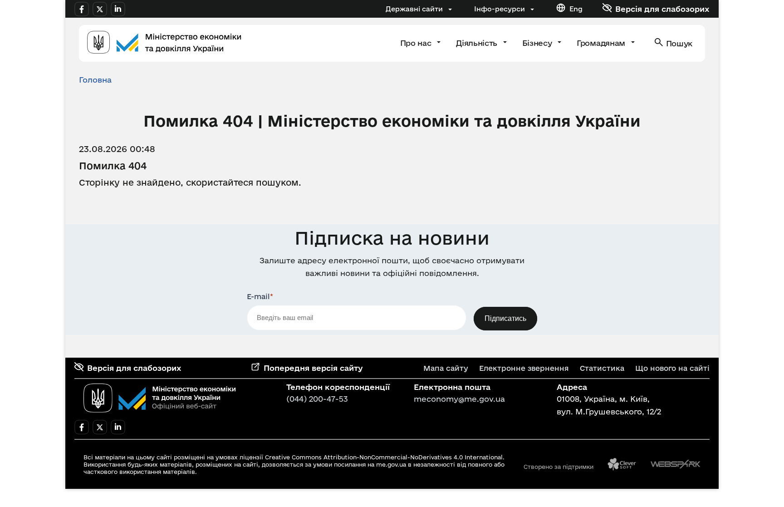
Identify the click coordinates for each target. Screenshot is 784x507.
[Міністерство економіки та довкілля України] (159, 398)
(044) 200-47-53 (317, 398)
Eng (576, 9)
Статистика (602, 368)
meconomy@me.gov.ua (459, 398)
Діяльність (477, 43)
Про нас (416, 43)
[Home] (164, 43)
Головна (95, 79)
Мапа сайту (445, 368)
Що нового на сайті (672, 368)
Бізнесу (538, 43)
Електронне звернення (524, 368)
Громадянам (602, 43)
